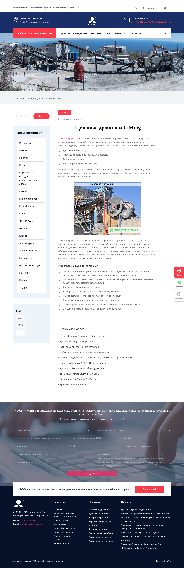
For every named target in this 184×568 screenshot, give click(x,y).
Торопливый (150, 489)
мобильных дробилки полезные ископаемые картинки (143, 538)
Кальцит (23, 165)
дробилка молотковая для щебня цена (79, 374)
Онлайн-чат (30, 520)
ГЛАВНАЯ (19, 98)
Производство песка (64, 532)
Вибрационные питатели (101, 541)
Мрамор (23, 158)
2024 (20, 332)
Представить (92, 473)
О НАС (108, 33)
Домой (65, 33)
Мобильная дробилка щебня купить (138, 548)
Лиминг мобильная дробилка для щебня (141, 544)
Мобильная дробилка (99, 509)
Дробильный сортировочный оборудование (82, 368)
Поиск (41, 116)
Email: (72, 446)
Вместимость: (22, 438)
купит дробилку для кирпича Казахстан (79, 347)
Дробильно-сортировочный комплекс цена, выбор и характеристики (142, 527)
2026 (20, 318)
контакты (135, 33)
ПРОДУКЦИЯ (80, 33)
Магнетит (24, 273)
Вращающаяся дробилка (101, 533)
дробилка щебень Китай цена (74, 384)
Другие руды (26, 221)
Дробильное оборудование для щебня (140, 532)
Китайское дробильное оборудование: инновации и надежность (146, 519)
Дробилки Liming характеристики (76, 341)
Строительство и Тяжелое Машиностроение (62, 539)
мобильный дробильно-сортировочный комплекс (145, 513)
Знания (23, 287)
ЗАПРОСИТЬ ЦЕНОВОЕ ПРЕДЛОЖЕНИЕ (151, 22)
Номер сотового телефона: (136, 446)
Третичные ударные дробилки (136, 509)
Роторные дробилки (99, 517)
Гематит (23, 280)
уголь (22, 213)
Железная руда (28, 250)
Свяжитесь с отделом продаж (36, 33)
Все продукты (149, 8)
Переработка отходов (64, 528)
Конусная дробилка (98, 529)
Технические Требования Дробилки (78, 379)
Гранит (23, 150)
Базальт (23, 228)
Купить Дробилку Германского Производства (82, 336)
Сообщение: (102, 454)
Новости (119, 33)
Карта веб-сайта (163, 561)
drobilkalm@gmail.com (31, 524)
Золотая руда (27, 243)
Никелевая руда (28, 198)
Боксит (23, 236)
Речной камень (27, 206)
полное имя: (21, 446)
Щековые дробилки (68, 138)
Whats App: (129, 438)
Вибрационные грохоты (100, 537)
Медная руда (26, 258)
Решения (96, 33)
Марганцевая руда (29, 265)
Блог (137, 8)
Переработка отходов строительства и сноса (28, 178)
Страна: (19, 454)
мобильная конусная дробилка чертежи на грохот (85, 352)
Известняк (25, 143)
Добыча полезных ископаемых (63, 522)
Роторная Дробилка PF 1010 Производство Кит (83, 363)
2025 (20, 325)
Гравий (23, 191)
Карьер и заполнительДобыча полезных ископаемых (65, 513)
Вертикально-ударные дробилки (100, 523)
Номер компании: (25, 462)
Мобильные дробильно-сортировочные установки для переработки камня (97, 358)
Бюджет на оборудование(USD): (86, 438)
